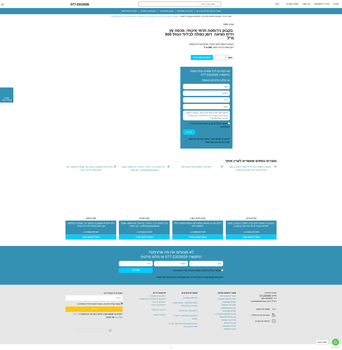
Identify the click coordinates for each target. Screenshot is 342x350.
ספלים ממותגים (229, 311)
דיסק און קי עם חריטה (188, 310)
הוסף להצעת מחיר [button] (251, 237)
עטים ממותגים (166, 11)
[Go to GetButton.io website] (335, 347)
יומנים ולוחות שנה (129, 11)
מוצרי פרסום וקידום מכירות (208, 11)
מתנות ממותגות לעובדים (225, 314)
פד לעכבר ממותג (229, 320)
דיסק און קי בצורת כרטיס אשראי (152, 299)
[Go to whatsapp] (335, 342)
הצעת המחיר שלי (7, 99)
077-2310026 (80, 4)
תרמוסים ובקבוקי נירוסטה (190, 16)
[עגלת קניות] (93, 4)
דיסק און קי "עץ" (159, 302)
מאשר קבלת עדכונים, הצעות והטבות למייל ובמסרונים (197, 270)
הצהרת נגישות (159, 315)
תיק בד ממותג (230, 323)
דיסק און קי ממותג (149, 11)
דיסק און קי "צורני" (158, 305)
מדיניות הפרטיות (221, 142)
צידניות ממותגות (229, 326)
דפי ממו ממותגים (190, 298)
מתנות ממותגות (229, 302)
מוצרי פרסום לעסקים (227, 299)
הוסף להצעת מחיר (202, 57)
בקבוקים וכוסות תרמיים (211, 16)
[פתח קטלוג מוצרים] (284, 4)
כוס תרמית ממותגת (228, 317)
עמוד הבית (227, 16)
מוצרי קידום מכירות (228, 296)
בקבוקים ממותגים (228, 308)
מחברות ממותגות (185, 11)
